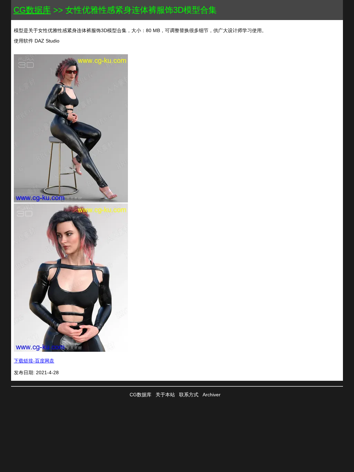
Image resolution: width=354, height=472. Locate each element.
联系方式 (188, 394)
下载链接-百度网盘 (34, 361)
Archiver (212, 394)
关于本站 (165, 394)
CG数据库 (32, 10)
